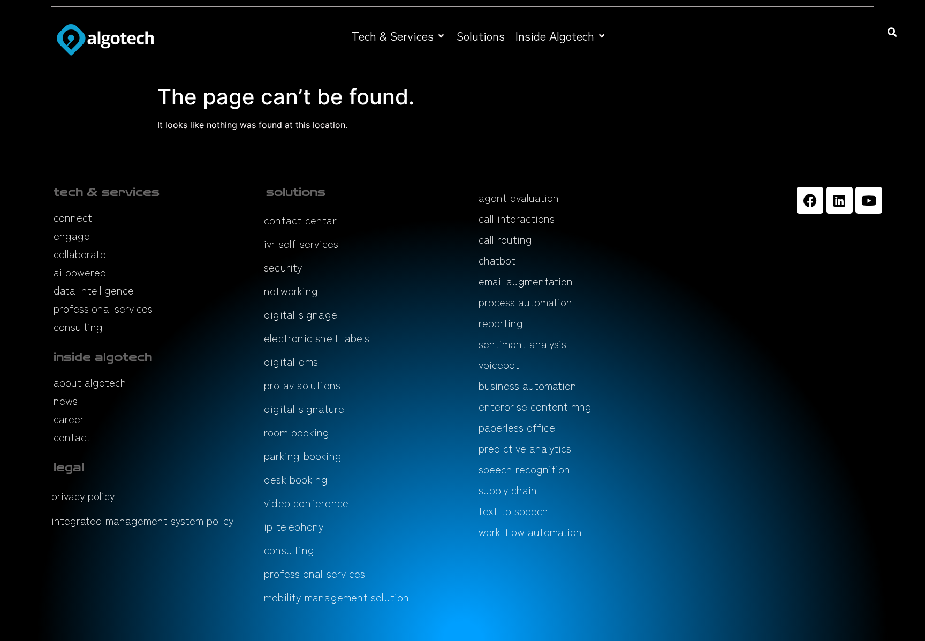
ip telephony (293, 526)
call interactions (517, 218)
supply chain (508, 489)
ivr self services (301, 243)
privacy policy (83, 495)
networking (291, 290)
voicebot (499, 364)
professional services (103, 308)
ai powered (80, 272)
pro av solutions (302, 385)
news (66, 400)
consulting (78, 326)
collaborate (80, 253)
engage (72, 235)
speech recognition (524, 469)
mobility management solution (337, 597)
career (69, 418)
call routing (505, 239)
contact (72, 436)
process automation (525, 302)
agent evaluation (519, 197)
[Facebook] (810, 200)
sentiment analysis (522, 343)
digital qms (291, 361)
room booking (296, 432)
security (283, 267)
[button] (398, 35)
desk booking (296, 479)
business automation (528, 385)
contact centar (300, 220)
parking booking (303, 455)
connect (73, 217)
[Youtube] (868, 200)
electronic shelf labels (317, 337)
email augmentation (526, 281)
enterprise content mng (535, 406)
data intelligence (94, 290)
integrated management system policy (142, 520)
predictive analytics (525, 448)
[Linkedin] (839, 200)
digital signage (300, 314)
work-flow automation (530, 531)
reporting (501, 322)
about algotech (90, 382)
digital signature (304, 408)
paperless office (517, 427)
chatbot (497, 260)
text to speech (513, 510)
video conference (306, 502)
